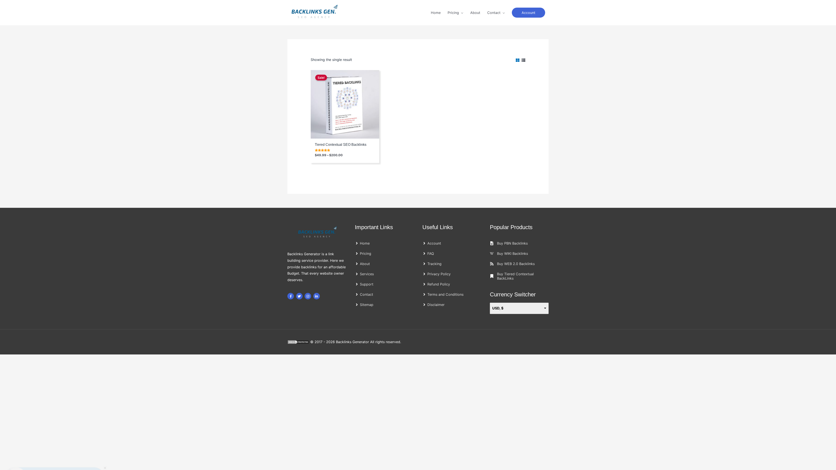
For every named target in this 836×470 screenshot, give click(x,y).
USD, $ (497, 308)
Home (436, 12)
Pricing (453, 12)
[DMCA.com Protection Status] (298, 342)
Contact (494, 12)
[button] (528, 13)
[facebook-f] (291, 296)
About (475, 12)
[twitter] (300, 296)
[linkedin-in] (317, 296)
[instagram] (308, 296)
